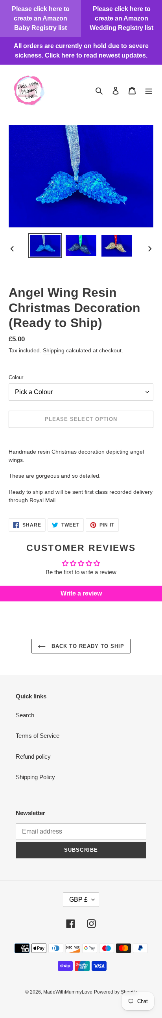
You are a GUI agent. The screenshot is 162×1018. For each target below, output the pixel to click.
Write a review (81, 593)
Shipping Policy (35, 777)
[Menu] (148, 90)
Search (25, 715)
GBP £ (78, 899)
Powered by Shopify (115, 992)
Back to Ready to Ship (87, 646)
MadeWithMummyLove (67, 992)
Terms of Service (37, 735)
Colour (16, 377)
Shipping (53, 350)
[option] (45, 245)
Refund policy (33, 756)
